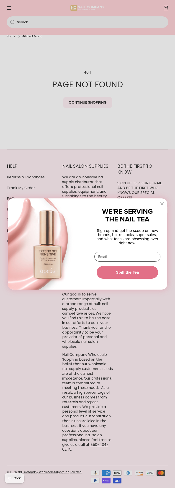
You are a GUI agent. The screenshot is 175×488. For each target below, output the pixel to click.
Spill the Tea (127, 272)
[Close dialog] (162, 203)
